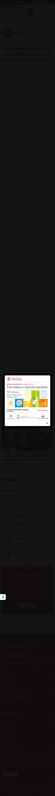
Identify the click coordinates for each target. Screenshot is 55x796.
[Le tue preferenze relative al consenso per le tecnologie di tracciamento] (3, 597)
